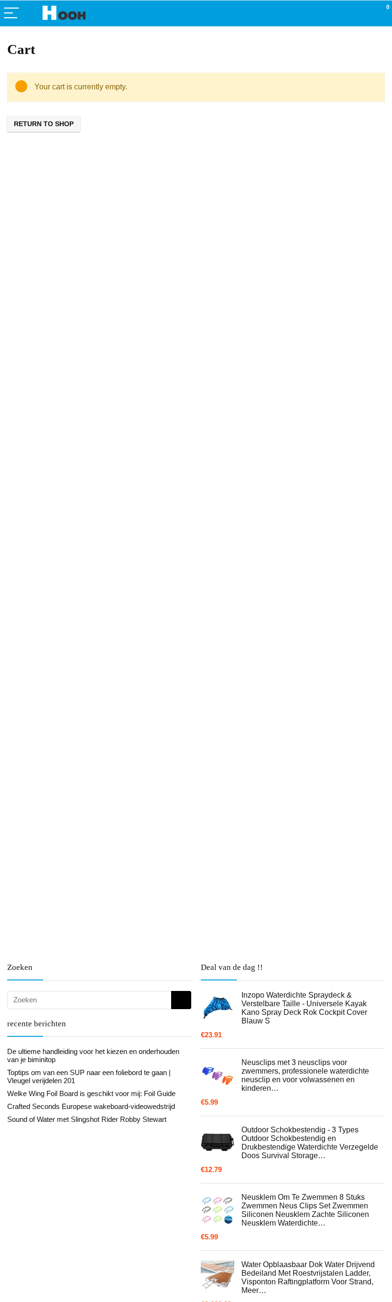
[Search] (341, 13)
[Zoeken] (181, 1000)
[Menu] (11, 13)
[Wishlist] (362, 13)
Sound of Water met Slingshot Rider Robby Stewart (86, 1119)
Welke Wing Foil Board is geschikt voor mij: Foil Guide (91, 1093)
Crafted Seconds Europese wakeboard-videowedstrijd (91, 1106)
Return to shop (44, 124)
